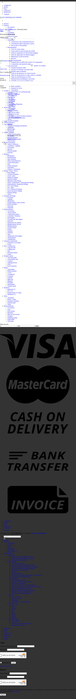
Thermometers (11, 237)
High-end (10, 279)
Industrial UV (11, 289)
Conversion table (12, 66)
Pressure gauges (12, 151)
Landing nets (11, 249)
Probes (9, 229)
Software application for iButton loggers (23, 568)
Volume (13, 617)
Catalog (9, 545)
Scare (9, 264)
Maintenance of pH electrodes (20, 570)
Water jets (10, 206)
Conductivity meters (13, 214)
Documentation (8, 553)
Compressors (11, 101)
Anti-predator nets (12, 259)
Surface (13, 608)
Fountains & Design (9, 196)
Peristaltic (10, 282)
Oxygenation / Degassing (14, 104)
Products (6, 25)
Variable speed (11, 286)
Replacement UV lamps (14, 292)
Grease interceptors (13, 162)
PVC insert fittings (12, 186)
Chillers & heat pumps (13, 134)
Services (6, 23)
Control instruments (9, 142)
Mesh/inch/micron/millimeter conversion (23, 79)
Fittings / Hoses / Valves (11, 171)
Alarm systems (11, 212)
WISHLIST (7, 12)
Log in (13, 662)
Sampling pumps (12, 318)
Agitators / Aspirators (13, 94)
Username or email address (8, 646)
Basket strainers (12, 271)
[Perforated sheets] (17, 61)
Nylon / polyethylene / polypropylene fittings (20, 182)
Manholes (10, 313)
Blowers (9, 97)
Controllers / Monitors (13, 216)
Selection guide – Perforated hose (21, 593)
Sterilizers (6, 287)
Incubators (10, 116)
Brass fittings (11, 172)
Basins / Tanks (11, 299)
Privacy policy (15, 112)
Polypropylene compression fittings (17, 184)
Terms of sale (15, 114)
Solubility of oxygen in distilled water (22, 81)
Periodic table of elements (18, 71)
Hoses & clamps (12, 179)
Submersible (11, 284)
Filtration (6, 154)
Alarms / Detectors (12, 144)
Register (3, 694)
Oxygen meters (11, 227)
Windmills (10, 106)
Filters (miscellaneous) (13, 161)
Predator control (8, 256)
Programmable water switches (16, 202)
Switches (10, 152)
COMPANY (7, 5)
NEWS (6, 7)
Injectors (9, 149)
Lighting (9, 199)
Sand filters (10, 167)
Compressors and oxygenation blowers (22, 556)
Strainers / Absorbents (13, 169)
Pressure (13, 613)
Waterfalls (10, 207)
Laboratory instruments (10, 241)
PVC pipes (10, 187)
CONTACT (7, 10)
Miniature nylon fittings (14, 181)
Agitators (10, 124)
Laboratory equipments (14, 117)
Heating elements (12, 137)
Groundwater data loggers (15, 219)
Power (13, 610)
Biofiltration (10, 156)
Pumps (6, 267)
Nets (8, 164)
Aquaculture (7, 107)
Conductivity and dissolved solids (21, 64)
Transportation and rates (18, 625)
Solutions (10, 232)
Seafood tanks (11, 303)
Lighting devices (12, 262)
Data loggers (11, 217)
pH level (13, 572)
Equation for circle (16, 88)
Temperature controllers (14, 139)
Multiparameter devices (14, 224)
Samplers (10, 231)
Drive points (11, 311)
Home (2, 29)
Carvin (9, 272)
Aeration (6, 91)
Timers (9, 119)
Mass (12, 612)
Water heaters (11, 141)
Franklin (9, 277)
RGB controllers (12, 204)
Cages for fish (11, 247)
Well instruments (8, 306)
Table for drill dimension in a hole (21, 77)
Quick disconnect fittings (14, 191)
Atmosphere (14, 90)
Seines (9, 254)
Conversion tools (12, 603)
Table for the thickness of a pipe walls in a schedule (26, 75)
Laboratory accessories (14, 242)
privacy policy (15, 691)
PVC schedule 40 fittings (14, 189)
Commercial (11, 274)
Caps (8, 309)
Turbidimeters (11, 239)
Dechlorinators (11, 157)
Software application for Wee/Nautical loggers (24, 567)
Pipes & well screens (13, 314)
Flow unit (14, 605)
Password (3, 649)
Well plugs (10, 321)
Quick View (3, 69)
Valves (9, 194)
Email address (4, 673)
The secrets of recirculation (19, 560)
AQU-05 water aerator (17, 563)
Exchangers (10, 136)
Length (13, 107)
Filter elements (11, 159)
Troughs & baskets (12, 121)
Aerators (9, 92)
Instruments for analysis (14, 222)
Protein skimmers (12, 166)
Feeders (9, 111)
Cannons (10, 261)
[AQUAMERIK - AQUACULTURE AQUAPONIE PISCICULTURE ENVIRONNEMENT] (10, 17)
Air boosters (11, 96)
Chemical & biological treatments (17, 126)
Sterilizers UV (11, 294)
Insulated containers (13, 301)
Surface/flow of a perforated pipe (20, 92)
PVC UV (10, 291)
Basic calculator (15, 86)
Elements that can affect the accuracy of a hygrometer (26, 62)
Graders (9, 114)
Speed (13, 97)
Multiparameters (12, 226)
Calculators (10, 595)
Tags (8, 234)
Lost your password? (6, 666)
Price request (11, 550)
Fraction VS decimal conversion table (22, 69)
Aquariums (10, 297)
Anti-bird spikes (12, 257)
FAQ (5, 9)
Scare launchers (12, 266)
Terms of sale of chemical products (21, 116)
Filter (37, 326)
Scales (9, 244)
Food (8, 112)
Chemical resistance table (18, 68)
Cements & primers (13, 174)
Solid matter (10, 319)
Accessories (10, 109)
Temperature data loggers (14, 236)
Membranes (10, 201)
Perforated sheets (5, 75)
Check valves (11, 176)
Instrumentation (8, 209)
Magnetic (10, 281)
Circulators (10, 99)
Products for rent (12, 36)
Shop (8, 31)
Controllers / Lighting (13, 146)
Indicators (10, 221)
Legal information (12, 110)
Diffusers (10, 102)
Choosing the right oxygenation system (22, 558)
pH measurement (16, 573)
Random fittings (12, 192)
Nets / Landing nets (10, 29)
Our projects (11, 27)
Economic (10, 276)
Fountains (10, 197)
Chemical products (9, 122)
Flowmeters (10, 147)
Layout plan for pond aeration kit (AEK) (23, 565)
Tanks (5, 296)
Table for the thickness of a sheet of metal (23, 73)
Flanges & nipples (12, 177)
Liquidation (10, 33)
